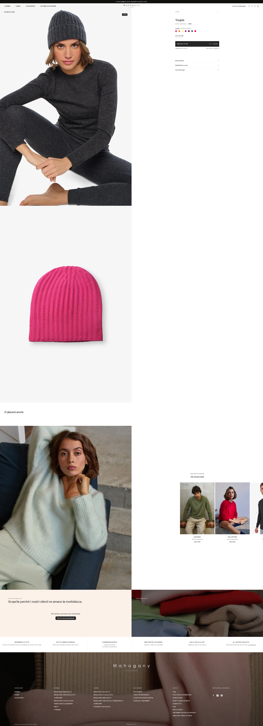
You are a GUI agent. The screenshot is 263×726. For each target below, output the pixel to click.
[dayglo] (176, 31)
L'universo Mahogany (239, 6)
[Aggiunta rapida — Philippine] (246, 531)
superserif (22, 724)
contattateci (252, 645)
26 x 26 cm (179, 35)
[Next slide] (257, 512)
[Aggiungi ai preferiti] (218, 12)
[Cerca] (249, 6)
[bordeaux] (189, 31)
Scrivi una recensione (65, 618)
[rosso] (195, 31)
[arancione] (179, 31)
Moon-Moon (33, 724)
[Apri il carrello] (258, 6)
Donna (7, 6)
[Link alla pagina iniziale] (131, 6)
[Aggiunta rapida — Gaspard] (211, 531)
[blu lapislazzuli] (192, 31)
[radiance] (186, 31)
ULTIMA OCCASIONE (48, 6)
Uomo (18, 6)
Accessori (30, 6)
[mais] (182, 31)
